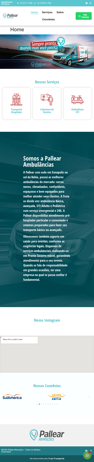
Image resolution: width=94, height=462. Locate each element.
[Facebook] (86, 3)
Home (34, 12)
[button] (5, 396)
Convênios (48, 19)
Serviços (47, 12)
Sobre (60, 12)
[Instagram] (90, 3)
